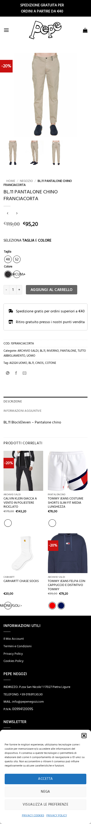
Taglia (7, 251)
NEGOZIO (26, 181)
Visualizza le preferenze (46, 804)
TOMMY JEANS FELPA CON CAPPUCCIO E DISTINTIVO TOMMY (66, 585)
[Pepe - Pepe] (45, 30)
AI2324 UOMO (18, 363)
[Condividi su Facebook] (16, 373)
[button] (84, 735)
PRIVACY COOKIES (33, 815)
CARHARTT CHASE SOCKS (21, 581)
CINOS (39, 363)
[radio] (7, 259)
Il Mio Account (14, 638)
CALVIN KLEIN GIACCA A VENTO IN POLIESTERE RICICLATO (20, 503)
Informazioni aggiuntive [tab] (23, 411)
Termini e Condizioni (18, 646)
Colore (8, 266)
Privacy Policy (13, 653)
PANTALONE (68, 351)
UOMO (31, 356)
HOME (9, 181)
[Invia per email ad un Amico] (24, 373)
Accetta (45, 778)
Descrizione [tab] (13, 401)
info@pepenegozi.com (28, 701)
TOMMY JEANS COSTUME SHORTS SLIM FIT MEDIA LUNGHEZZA (65, 503)
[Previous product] (16, 213)
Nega (45, 791)
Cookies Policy (14, 661)
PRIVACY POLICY (56, 815)
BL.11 (42, 351)
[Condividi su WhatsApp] (8, 373)
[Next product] (7, 213)
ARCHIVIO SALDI (28, 351)
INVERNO (53, 351)
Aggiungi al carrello (52, 289)
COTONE (50, 363)
